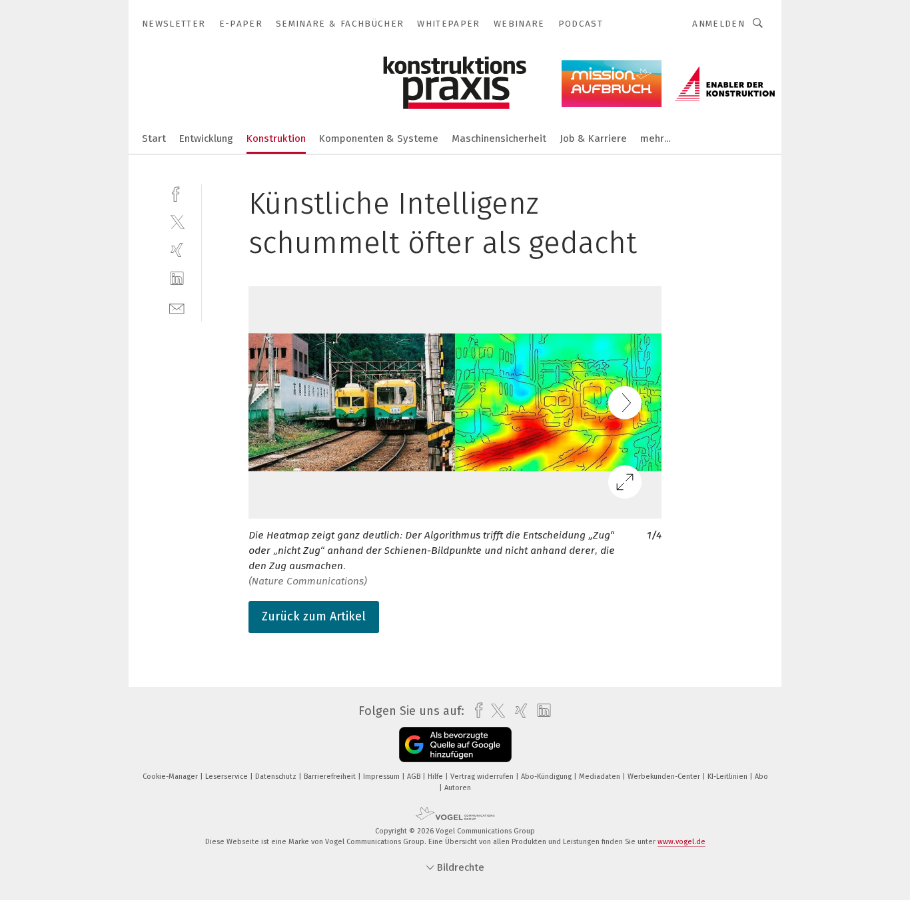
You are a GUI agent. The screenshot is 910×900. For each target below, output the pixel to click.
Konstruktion (276, 138)
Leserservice (227, 776)
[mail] (177, 307)
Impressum (382, 776)
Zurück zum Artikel (314, 616)
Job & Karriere (593, 138)
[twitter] (177, 221)
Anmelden (718, 23)
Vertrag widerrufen (483, 776)
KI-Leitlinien (728, 776)
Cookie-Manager (171, 776)
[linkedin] (177, 278)
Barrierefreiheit (331, 776)
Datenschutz (276, 776)
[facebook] (177, 192)
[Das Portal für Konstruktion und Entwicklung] (154, 137)
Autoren (457, 788)
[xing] (177, 250)
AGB (414, 776)
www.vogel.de (681, 841)
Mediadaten (600, 776)
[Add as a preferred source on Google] (455, 744)
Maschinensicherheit (499, 138)
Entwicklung (206, 138)
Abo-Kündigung (547, 776)
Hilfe (436, 776)
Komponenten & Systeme (378, 138)
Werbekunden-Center (665, 776)
